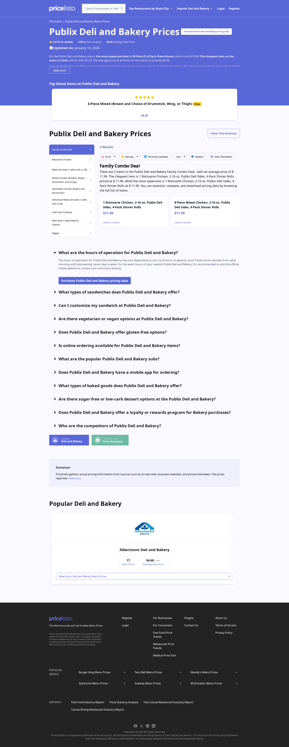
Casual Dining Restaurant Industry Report (97, 709)
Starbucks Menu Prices (93, 683)
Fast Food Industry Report (87, 702)
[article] (144, 549)
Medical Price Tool (164, 655)
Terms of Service (225, 625)
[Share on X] (141, 726)
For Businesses (162, 618)
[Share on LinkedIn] (153, 726)
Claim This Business (224, 133)
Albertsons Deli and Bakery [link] (145, 549)
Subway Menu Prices (148, 683)
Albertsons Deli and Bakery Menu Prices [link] (83, 576)
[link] (144, 528)
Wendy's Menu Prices (204, 672)
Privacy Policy (223, 633)
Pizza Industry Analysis (124, 702)
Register (234, 8)
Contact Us (191, 625)
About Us (221, 618)
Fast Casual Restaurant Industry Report (168, 702)
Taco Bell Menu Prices (148, 672)
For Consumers (162, 625)
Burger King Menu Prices (94, 672)
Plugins (189, 618)
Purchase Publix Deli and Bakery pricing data (206, 31)
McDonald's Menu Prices (206, 683)
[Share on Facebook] (135, 726)
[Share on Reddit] (147, 726)
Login (221, 8)
